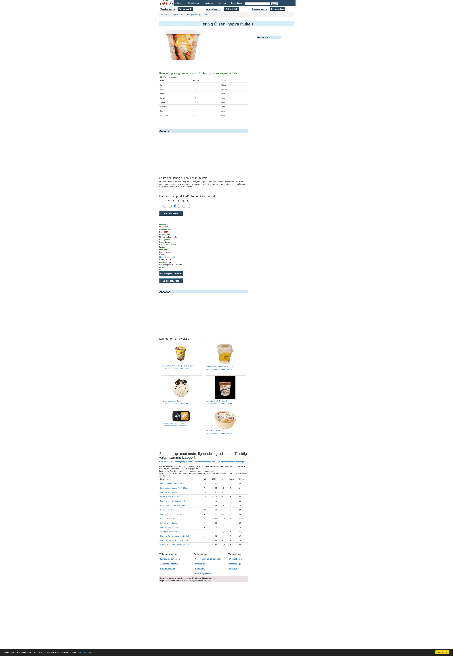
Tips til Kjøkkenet (203, 573)
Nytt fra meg (201, 563)
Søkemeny (179, 3)
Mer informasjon (85, 652)
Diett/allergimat (193, 3)
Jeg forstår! (442, 652)
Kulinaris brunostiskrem (169, 523)
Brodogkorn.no (236, 558)
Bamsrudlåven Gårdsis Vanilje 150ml (174, 488)
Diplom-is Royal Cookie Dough (171, 492)
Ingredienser (208, 3)
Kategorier (222, 3)
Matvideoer (200, 568)
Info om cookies (167, 568)
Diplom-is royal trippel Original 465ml (174, 540)
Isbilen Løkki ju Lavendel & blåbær (173, 505)
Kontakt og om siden (170, 558)
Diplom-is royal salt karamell (170, 527)
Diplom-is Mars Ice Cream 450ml (172, 501)
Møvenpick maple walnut (169, 531)
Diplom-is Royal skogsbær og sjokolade (175, 536)
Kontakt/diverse (236, 3)
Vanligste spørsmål (169, 563)
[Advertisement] (203, 150)
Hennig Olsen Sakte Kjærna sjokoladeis (175, 545)
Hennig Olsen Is (165, 252)
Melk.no (233, 568)
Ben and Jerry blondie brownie (171, 483)
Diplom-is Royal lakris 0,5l (169, 496)
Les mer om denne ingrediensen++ (175, 368)
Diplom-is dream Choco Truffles (172, 514)
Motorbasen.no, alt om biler (208, 558)
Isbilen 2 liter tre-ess (167, 518)
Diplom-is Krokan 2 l (167, 510)
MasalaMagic (235, 563)
